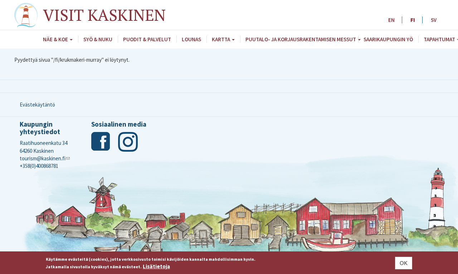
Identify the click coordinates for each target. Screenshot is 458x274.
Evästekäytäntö (37, 104)
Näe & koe (56, 39)
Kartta (221, 39)
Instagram (128, 142)
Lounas (191, 39)
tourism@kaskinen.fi (45, 158)
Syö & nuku (97, 39)
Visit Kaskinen (104, 14)
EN (391, 19)
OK (404, 263)
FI (412, 19)
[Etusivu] (28, 15)
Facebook (101, 142)
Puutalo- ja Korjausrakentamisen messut (301, 39)
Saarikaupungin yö (388, 39)
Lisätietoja (156, 266)
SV (434, 19)
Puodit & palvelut (147, 39)
